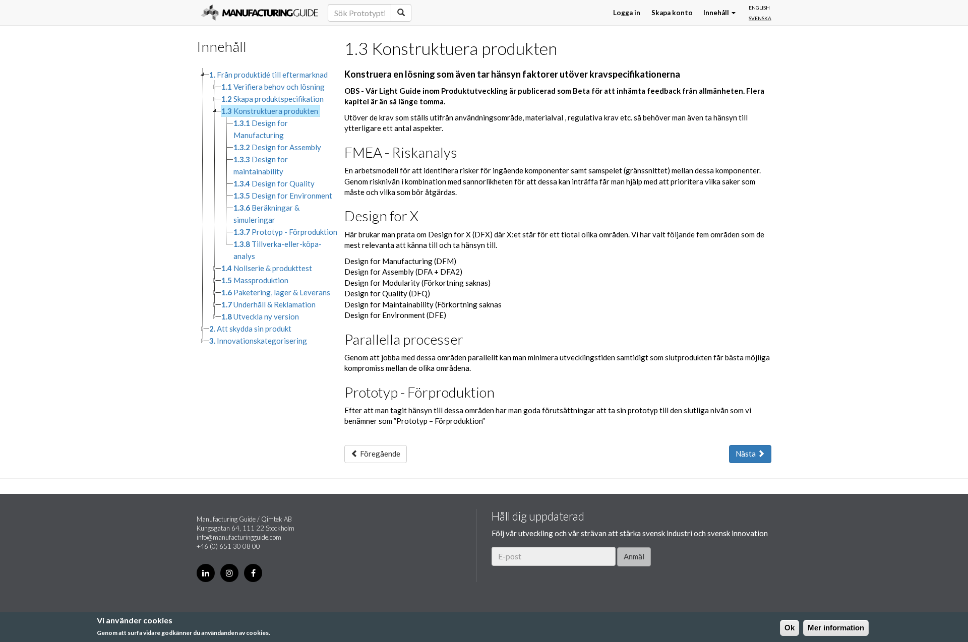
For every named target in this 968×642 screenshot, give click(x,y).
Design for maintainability (260, 165)
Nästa (746, 453)
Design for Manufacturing (260, 129)
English (759, 8)
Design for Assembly (277, 147)
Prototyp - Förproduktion (285, 231)
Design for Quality (274, 183)
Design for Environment (282, 195)
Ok (789, 627)
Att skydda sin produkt (250, 328)
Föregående (379, 453)
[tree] (263, 208)
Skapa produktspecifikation (272, 98)
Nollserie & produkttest (266, 268)
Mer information (836, 627)
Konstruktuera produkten (269, 110)
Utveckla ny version (260, 316)
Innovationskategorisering (258, 340)
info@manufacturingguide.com (239, 537)
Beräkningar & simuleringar (266, 213)
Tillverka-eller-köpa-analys (277, 250)
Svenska (760, 18)
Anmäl (634, 556)
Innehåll (717, 13)
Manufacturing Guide (259, 13)
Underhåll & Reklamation (268, 304)
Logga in (626, 13)
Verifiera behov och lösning (273, 86)
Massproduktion (254, 280)
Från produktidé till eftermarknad (268, 74)
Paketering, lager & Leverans (275, 292)
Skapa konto (672, 13)
